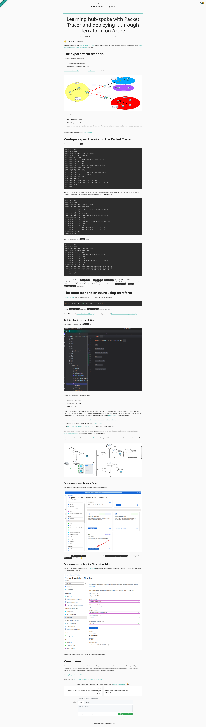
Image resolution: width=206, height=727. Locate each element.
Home (90, 10)
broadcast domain (74, 47)
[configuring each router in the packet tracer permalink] (63, 139)
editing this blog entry (120, 684)
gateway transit (98, 423)
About (98, 10)
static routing (88, 132)
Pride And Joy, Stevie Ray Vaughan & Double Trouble (88, 679)
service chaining (112, 415)
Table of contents (75, 41)
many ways (92, 568)
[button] (91, 6)
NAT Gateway (96, 438)
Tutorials (114, 10)
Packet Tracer (91, 71)
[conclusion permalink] (63, 661)
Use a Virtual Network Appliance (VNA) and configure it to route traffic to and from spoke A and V (92, 420)
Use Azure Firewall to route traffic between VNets (80, 426)
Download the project (69, 297)
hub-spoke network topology (87, 45)
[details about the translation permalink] (63, 320)
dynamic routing (84, 47)
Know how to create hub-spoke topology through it (124, 314)
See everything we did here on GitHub (74, 675)
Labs (105, 10)
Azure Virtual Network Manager (85, 314)
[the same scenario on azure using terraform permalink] (63, 292)
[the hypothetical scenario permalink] (63, 54)
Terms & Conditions (110, 723)
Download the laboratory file (71, 71)
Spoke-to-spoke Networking (71, 433)
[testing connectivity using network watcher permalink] (63, 564)
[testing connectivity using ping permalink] (63, 483)
